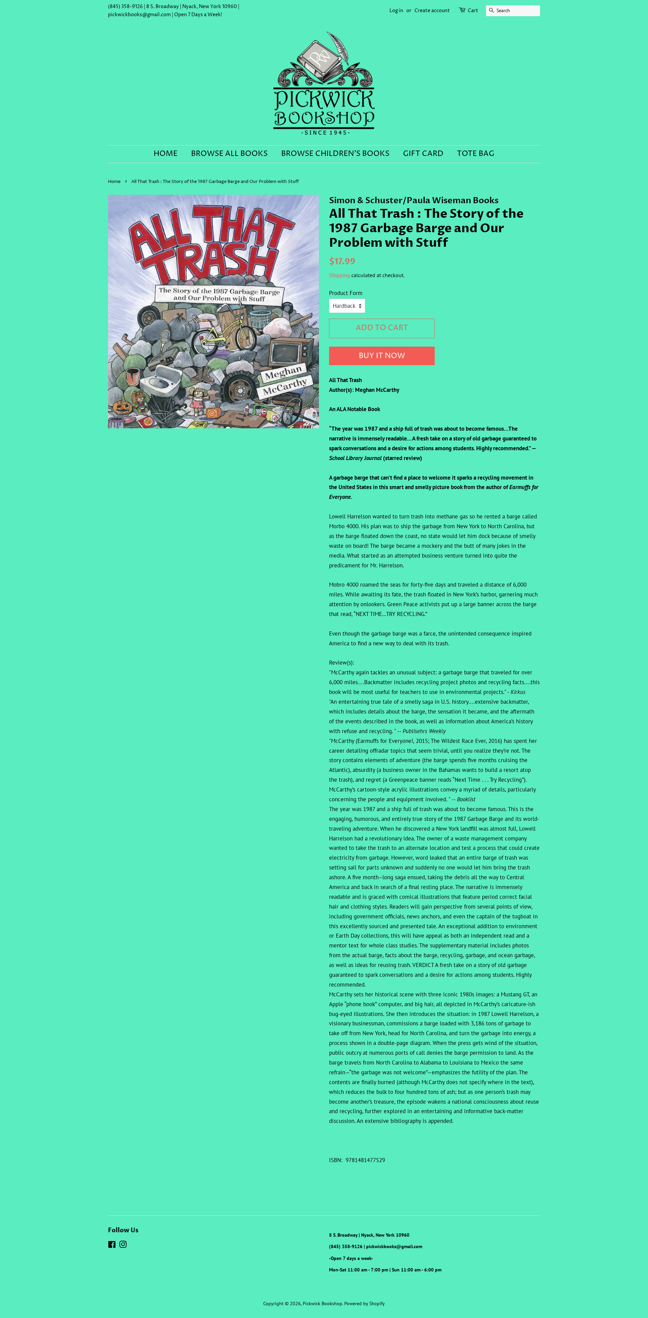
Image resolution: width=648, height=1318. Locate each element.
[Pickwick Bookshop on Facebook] (112, 1245)
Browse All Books (229, 154)
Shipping (339, 275)
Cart (473, 10)
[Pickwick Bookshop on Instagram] (123, 1245)
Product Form (345, 293)
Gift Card (423, 154)
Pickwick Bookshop (322, 1303)
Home (166, 154)
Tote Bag (475, 154)
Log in (396, 10)
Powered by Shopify (364, 1303)
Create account (432, 10)
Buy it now (382, 356)
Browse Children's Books (335, 154)
